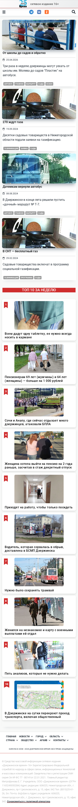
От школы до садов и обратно (24, 53)
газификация (11, 148)
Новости (24, 736)
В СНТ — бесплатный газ (20, 251)
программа (27, 278)
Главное (19, 213)
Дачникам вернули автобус (22, 186)
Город (39, 736)
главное (19, 84)
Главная (11, 736)
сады (41, 84)
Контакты (59, 740)
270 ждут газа (13, 122)
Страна (10, 740)
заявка (24, 148)
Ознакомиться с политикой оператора (28, 801)
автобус (8, 84)
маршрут (31, 84)
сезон (49, 84)
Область (55, 736)
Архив (43, 740)
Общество (27, 740)
